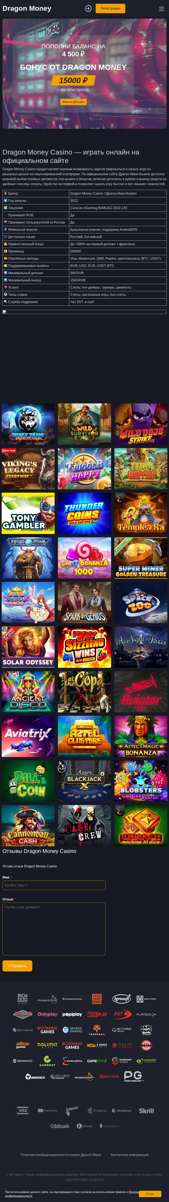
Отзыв (7, 899)
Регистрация (110, 8)
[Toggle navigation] (161, 8)
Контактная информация (130, 1155)
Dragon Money (26, 8)
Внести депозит (73, 101)
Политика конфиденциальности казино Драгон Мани (60, 1155)
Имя (5, 877)
